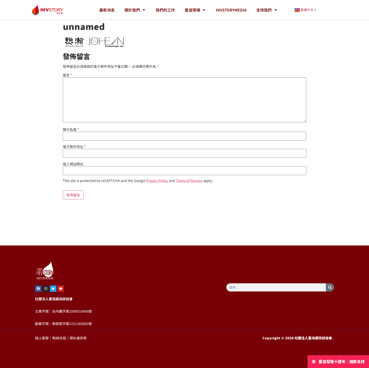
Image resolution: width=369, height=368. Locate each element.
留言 (67, 75)
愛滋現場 (192, 10)
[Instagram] (45, 288)
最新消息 (107, 10)
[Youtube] (60, 288)
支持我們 (264, 10)
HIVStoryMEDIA (231, 10)
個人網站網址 (73, 164)
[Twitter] (53, 288)
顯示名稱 (71, 129)
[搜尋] (330, 287)
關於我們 (132, 10)
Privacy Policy (157, 180)
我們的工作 (165, 10)
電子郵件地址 (74, 146)
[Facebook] (38, 288)
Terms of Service (189, 180)
